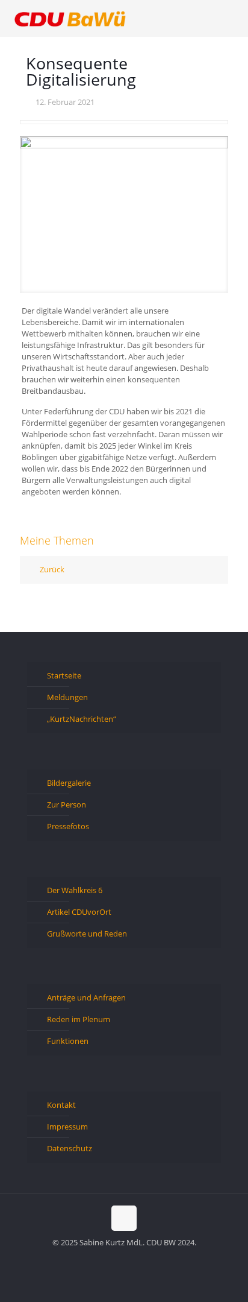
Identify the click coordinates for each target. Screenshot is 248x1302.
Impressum (67, 1126)
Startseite (64, 675)
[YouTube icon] (130, 1259)
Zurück (52, 569)
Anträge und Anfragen (86, 997)
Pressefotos (68, 826)
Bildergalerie (69, 782)
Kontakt (61, 1104)
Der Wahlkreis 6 (74, 890)
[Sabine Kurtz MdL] (70, 18)
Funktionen (67, 1040)
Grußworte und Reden (87, 933)
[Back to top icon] (124, 1218)
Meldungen (67, 697)
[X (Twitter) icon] (117, 1259)
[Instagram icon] (142, 1259)
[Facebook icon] (105, 1259)
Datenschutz (69, 1148)
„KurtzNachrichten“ (81, 718)
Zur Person (66, 804)
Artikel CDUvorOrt (79, 911)
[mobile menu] (232, 18)
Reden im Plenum (78, 1019)
